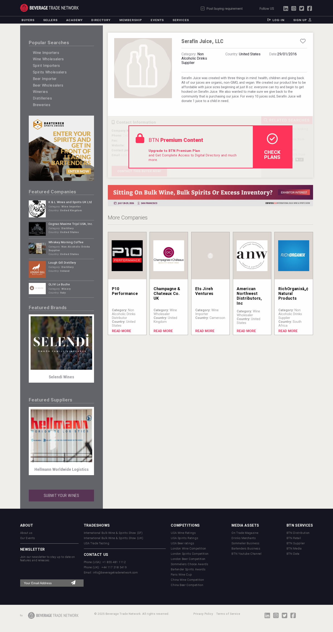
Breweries (42, 105)
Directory (101, 20)
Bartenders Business (246, 548)
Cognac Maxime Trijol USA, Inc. (70, 224)
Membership (130, 20)
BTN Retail (294, 538)
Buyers (28, 20)
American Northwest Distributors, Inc (249, 296)
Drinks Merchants (244, 538)
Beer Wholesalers (48, 85)
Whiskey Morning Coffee (66, 242)
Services (181, 20)
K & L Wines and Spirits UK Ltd (70, 202)
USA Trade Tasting (96, 543)
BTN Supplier (296, 543)
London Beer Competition (188, 559)
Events (157, 20)
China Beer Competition (187, 585)
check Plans (272, 154)
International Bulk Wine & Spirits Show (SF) (113, 533)
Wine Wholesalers (48, 59)
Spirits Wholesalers (50, 72)
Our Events (27, 538)
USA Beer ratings (182, 543)
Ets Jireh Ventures (204, 291)
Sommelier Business (246, 543)
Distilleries (42, 98)
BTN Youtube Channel (246, 553)
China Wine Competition (187, 579)
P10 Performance (125, 291)
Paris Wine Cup (181, 574)
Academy (74, 20)
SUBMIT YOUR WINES (61, 495)
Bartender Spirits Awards (188, 569)
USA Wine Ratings (183, 533)
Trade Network (49, 8)
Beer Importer (45, 79)
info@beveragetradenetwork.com (115, 572)
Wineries (40, 92)
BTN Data (293, 553)
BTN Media (294, 548)
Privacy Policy (203, 613)
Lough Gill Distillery (62, 262)
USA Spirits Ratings (184, 538)
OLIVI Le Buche (59, 284)
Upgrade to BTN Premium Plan (174, 151)
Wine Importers (46, 53)
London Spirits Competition (190, 553)
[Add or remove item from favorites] (303, 41)
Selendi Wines (61, 376)
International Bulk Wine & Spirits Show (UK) (113, 538)
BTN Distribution (298, 533)
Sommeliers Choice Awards (189, 564)
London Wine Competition (188, 548)
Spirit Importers (46, 65)
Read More (121, 331)
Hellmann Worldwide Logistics (61, 469)
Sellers (50, 20)
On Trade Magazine (245, 533)
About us (26, 533)
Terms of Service (228, 613)
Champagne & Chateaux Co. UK (167, 294)
